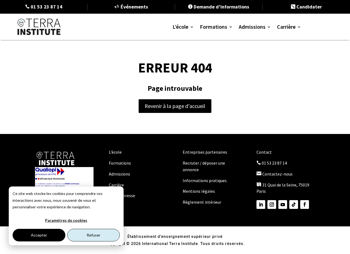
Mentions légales (199, 191)
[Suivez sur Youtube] (282, 204)
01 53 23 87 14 (271, 163)
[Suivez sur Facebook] (304, 204)
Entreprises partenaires (205, 152)
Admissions (252, 26)
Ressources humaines (233, 116)
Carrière (286, 26)
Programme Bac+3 (229, 58)
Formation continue (231, 75)
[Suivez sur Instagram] (271, 204)
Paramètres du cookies (66, 220)
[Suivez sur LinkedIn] (260, 204)
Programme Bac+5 (229, 66)
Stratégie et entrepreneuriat (240, 100)
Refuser (93, 235)
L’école (180, 26)
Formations (213, 26)
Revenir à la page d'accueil (175, 106)
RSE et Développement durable (244, 92)
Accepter (39, 235)
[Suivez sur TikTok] (293, 204)
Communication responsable (241, 108)
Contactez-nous (274, 174)
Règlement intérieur (202, 202)
